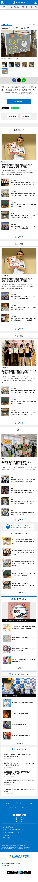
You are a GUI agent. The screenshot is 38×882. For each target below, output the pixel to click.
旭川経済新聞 (19, 2)
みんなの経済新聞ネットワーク (19, 856)
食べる (10, 7)
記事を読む (19, 101)
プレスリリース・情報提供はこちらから (13, 829)
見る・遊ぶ (17, 7)
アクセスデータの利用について (11, 832)
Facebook (16, 819)
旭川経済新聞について (9, 827)
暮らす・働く (29, 7)
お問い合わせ (6, 835)
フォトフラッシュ (6, 24)
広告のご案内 (6, 838)
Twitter (22, 819)
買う (23, 7)
